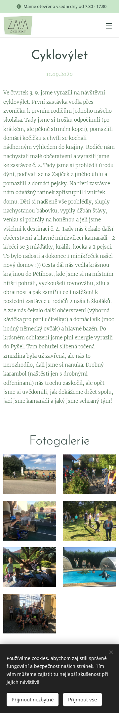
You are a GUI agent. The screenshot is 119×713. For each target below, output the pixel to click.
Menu (109, 25)
